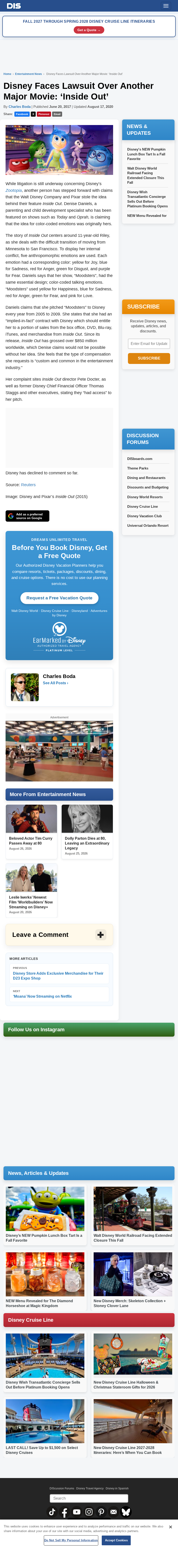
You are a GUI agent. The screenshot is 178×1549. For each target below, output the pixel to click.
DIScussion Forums (62, 1488)
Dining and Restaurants (146, 478)
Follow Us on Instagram (36, 1029)
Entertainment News (29, 74)
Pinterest (43, 114)
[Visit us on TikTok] (52, 1511)
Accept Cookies (116, 1540)
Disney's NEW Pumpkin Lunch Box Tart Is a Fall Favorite (146, 154)
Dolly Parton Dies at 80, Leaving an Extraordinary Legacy (87, 843)
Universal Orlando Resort (147, 525)
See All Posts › (55, 683)
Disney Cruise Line (142, 506)
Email (57, 114)
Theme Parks (137, 468)
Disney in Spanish (117, 1488)
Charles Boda (20, 107)
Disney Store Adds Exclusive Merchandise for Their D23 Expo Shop (58, 973)
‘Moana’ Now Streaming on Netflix (42, 994)
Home (7, 74)
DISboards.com (139, 459)
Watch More (94, 729)
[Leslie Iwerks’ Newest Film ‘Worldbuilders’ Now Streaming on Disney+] (31, 878)
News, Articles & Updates (38, 1173)
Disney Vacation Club (144, 516)
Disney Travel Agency (90, 1488)
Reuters (28, 484)
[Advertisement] (59, 437)
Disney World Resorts (145, 497)
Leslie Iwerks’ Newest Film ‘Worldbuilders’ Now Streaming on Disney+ (31, 902)
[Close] (170, 1527)
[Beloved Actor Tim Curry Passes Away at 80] (31, 819)
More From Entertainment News (48, 794)
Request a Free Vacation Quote (59, 597)
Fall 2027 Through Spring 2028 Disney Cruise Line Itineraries (89, 21)
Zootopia (14, 190)
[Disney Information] (13, 5)
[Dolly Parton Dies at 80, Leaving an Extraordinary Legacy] (87, 819)
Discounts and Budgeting (147, 487)
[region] (89, 1534)
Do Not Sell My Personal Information (71, 1540)
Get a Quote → (89, 30)
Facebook (22, 114)
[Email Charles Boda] (47, 692)
